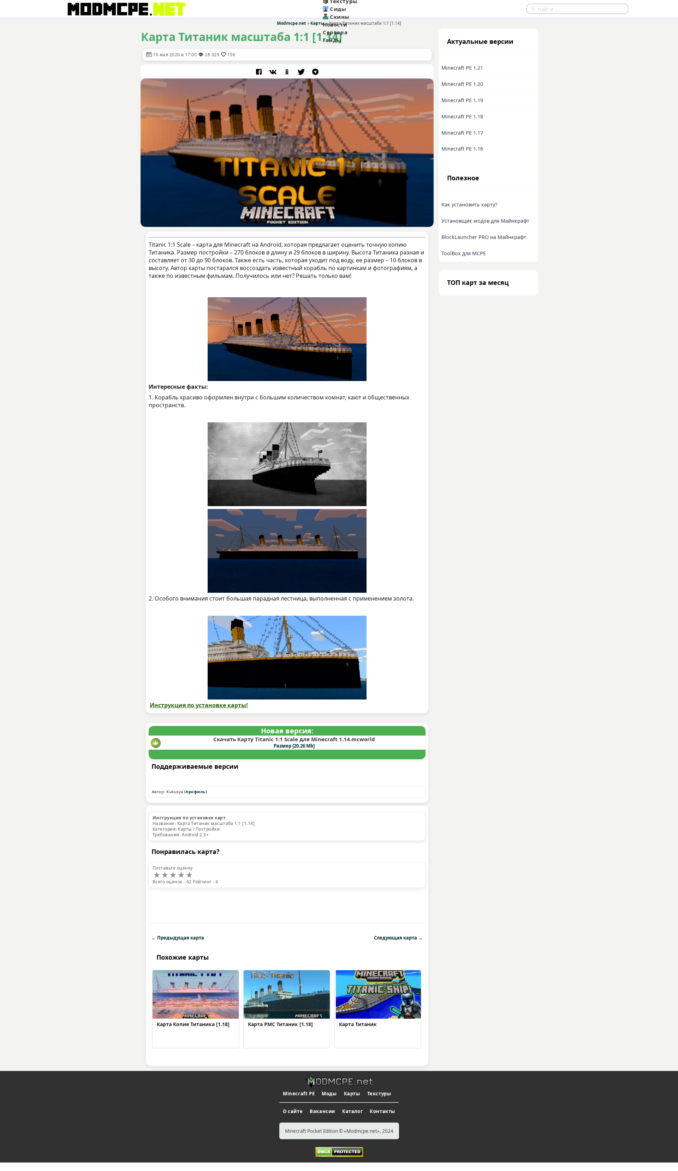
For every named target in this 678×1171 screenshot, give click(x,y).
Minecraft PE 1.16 (462, 148)
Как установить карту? (469, 204)
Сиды (338, 8)
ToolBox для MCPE (463, 253)
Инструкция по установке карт (189, 818)
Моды (329, 1093)
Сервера (335, 32)
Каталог (352, 1111)
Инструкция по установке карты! (199, 705)
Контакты (382, 1111)
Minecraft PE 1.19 (462, 100)
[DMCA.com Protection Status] (339, 1151)
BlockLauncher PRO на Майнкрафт (483, 237)
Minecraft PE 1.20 (462, 84)
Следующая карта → (398, 938)
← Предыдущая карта (177, 938)
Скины (340, 16)
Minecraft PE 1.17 (462, 132)
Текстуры (379, 1093)
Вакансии (322, 1111)
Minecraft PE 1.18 (462, 116)
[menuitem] (357, 9)
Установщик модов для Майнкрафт (485, 220)
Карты (352, 1093)
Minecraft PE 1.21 (462, 67)
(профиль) (195, 791)
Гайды (332, 39)
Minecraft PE (299, 1093)
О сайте (293, 1111)
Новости (335, 24)
